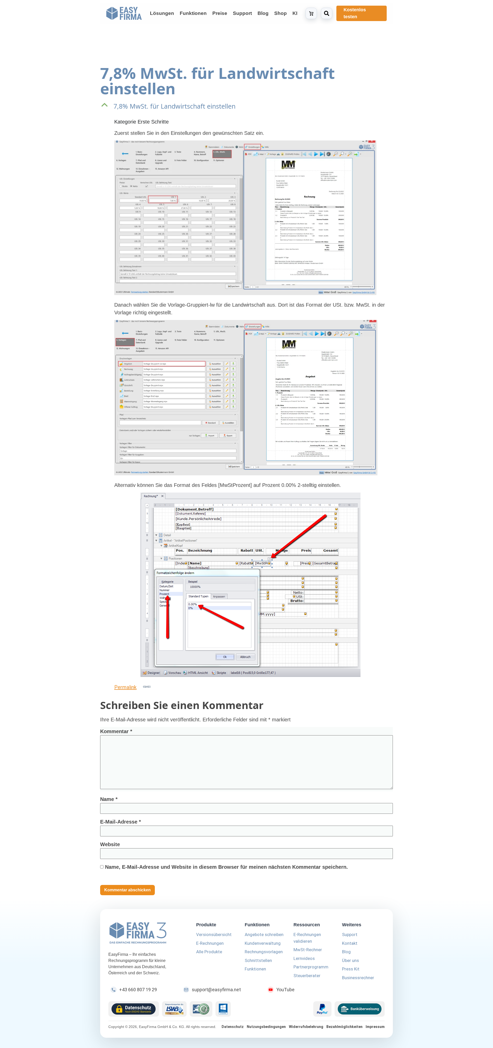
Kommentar (116, 731)
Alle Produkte (209, 951)
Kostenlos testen (355, 13)
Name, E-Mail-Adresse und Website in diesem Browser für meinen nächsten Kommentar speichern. (226, 867)
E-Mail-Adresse (120, 822)
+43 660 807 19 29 (138, 989)
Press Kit (350, 968)
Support (349, 934)
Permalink (125, 687)
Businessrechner (358, 977)
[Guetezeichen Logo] (201, 1009)
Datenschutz (233, 1027)
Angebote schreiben (264, 934)
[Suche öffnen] (326, 13)
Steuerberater (306, 975)
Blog (346, 951)
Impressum (375, 1027)
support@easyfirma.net (216, 989)
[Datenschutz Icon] (133, 1009)
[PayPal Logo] (322, 1009)
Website (110, 844)
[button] (246, 106)
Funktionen (255, 968)
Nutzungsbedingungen (266, 1027)
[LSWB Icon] (174, 1009)
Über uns (350, 960)
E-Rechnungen (210, 943)
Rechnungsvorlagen (264, 951)
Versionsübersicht (214, 934)
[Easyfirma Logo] (146, 933)
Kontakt (349, 943)
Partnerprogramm (310, 966)
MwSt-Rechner (307, 949)
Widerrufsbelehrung (306, 1027)
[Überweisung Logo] (360, 1009)
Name (109, 799)
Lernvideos (304, 958)
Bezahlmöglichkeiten (344, 1027)
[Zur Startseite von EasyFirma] (124, 13)
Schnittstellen (258, 960)
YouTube (285, 989)
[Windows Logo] (223, 1009)
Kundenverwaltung (263, 943)
